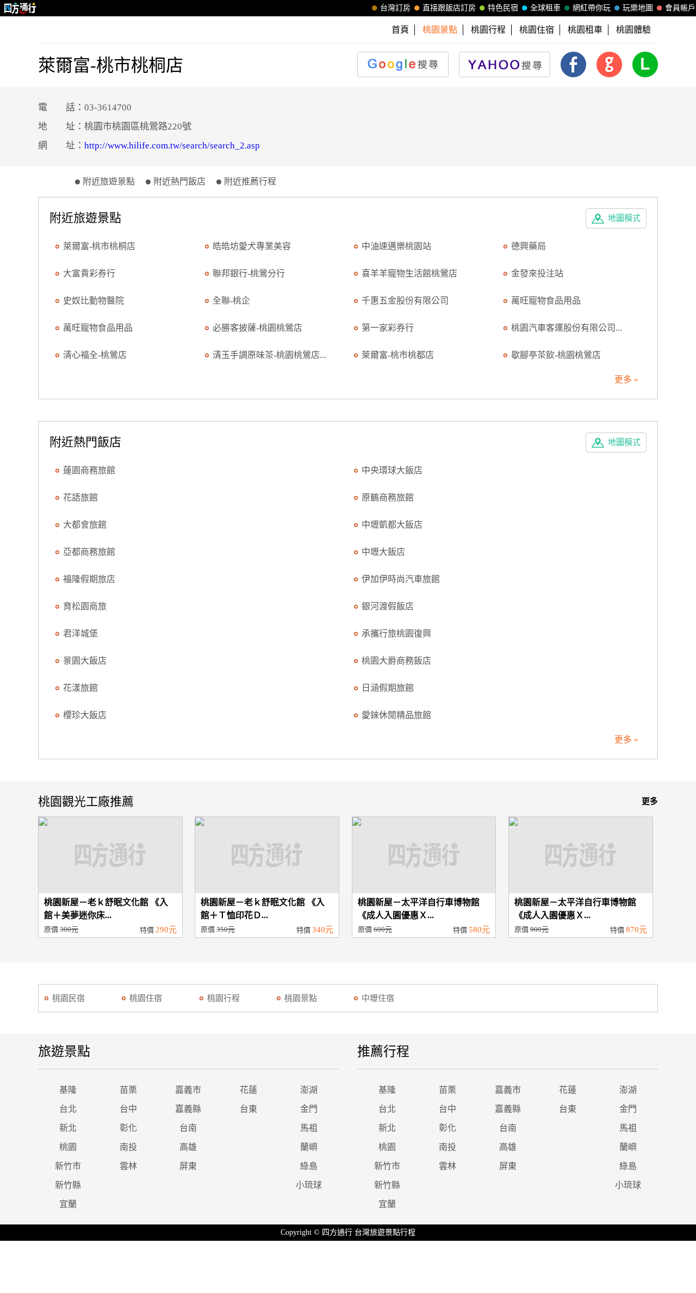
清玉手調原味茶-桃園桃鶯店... (269, 355)
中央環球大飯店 (392, 470)
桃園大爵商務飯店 (396, 660)
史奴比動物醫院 (93, 300)
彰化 (128, 1128)
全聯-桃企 (231, 300)
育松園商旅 (85, 606)
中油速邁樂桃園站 (396, 246)
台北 (68, 1108)
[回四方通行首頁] (20, 8)
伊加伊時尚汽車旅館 (401, 579)
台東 (248, 1108)
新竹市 (68, 1166)
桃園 (68, 1147)
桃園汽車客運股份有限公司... (566, 327)
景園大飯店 (85, 660)
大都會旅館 (85, 524)
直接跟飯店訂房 (449, 8)
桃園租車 (585, 29)
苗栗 (128, 1089)
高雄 (188, 1147)
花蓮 (248, 1089)
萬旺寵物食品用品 (546, 300)
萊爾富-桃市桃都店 (398, 355)
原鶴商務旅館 (388, 497)
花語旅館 (80, 497)
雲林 (128, 1166)
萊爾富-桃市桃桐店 (99, 246)
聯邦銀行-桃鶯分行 (249, 273)
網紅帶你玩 (592, 8)
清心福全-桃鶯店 (95, 355)
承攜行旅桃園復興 (396, 633)
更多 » (626, 379)
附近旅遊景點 (109, 181)
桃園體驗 (633, 29)
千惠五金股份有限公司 (405, 300)
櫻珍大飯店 (85, 715)
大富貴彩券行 (89, 273)
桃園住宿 (536, 29)
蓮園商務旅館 (89, 470)
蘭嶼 (309, 1147)
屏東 (188, 1166)
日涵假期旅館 (388, 687)
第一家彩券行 (388, 327)
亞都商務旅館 (89, 551)
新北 (68, 1128)
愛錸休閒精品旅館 (396, 715)
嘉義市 (188, 1089)
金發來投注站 (537, 273)
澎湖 (309, 1089)
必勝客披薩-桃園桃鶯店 (257, 327)
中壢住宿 (378, 998)
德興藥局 (528, 246)
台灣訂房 (395, 8)
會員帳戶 (680, 8)
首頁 (400, 29)
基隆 (68, 1089)
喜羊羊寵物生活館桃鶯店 (409, 273)
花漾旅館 (80, 687)
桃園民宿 (68, 998)
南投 (128, 1147)
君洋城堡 (80, 633)
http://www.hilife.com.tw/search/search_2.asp (172, 145)
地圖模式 (624, 218)
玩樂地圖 (638, 8)
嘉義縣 (188, 1108)
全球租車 (545, 8)
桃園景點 (300, 998)
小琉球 (309, 1185)
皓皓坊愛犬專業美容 (252, 246)
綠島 (309, 1166)
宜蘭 (68, 1204)
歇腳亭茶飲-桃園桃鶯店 (556, 355)
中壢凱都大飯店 (392, 524)
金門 (309, 1108)
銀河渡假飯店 (388, 606)
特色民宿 (503, 8)
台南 (188, 1128)
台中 (128, 1108)
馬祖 (309, 1128)
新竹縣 (68, 1185)
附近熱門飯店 (179, 181)
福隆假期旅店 (89, 579)
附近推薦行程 (250, 181)
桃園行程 (488, 29)
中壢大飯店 (383, 551)
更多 (650, 801)
